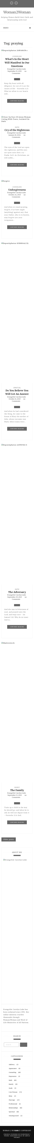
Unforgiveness (17, 189)
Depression (12, 1076)
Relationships (13, 1108)
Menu (6, 28)
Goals (10, 1088)
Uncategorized (14, 1116)
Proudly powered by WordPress (17, 1134)
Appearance (13, 1068)
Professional (13, 1104)
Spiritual (17, 388)
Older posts (8, 839)
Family (17, 787)
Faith (17, 127)
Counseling (17, 56)
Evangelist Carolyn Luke (16, 69)
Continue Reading (17, 101)
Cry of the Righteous (17, 130)
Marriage (12, 1100)
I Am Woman (13, 1092)
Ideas (10, 1096)
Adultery (12, 1064)
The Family (17, 790)
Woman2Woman (17, 12)
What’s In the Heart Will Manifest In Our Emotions (17, 63)
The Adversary (17, 592)
